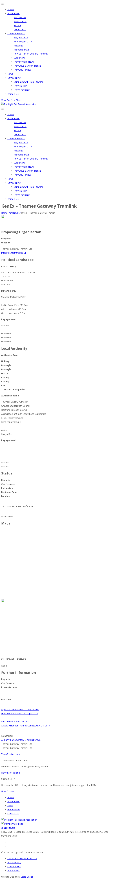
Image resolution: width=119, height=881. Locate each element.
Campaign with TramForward (28, 81)
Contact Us (13, 93)
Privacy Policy (14, 862)
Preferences (13, 870)
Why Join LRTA (21, 37)
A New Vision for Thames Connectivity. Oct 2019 (25, 725)
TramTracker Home (11, 754)
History (17, 25)
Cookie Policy (14, 866)
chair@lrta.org (8, 827)
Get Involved (13, 809)
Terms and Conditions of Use (22, 858)
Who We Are (20, 17)
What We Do (20, 21)
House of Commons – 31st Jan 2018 (19, 713)
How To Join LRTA (23, 41)
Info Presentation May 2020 (15, 721)
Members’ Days (21, 49)
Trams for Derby (22, 89)
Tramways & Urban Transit (27, 65)
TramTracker (20, 85)
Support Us (19, 57)
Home (10, 9)
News (10, 73)
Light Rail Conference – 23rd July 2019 (20, 709)
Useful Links (20, 29)
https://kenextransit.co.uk (13, 252)
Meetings (18, 45)
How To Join (7, 791)
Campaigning (13, 77)
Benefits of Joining (10, 772)
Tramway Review (22, 69)
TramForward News (24, 61)
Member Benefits (16, 33)
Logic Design (26, 876)
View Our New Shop (11, 100)
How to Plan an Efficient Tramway (31, 53)
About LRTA (13, 13)
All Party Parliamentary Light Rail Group (21, 739)
